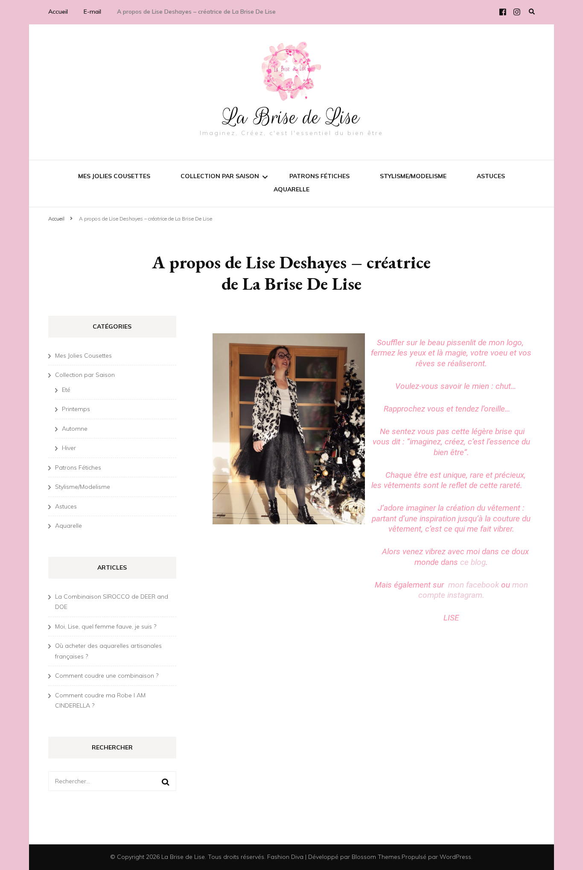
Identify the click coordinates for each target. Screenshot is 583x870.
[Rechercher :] (106, 781)
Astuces (491, 176)
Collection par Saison (220, 176)
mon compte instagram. (473, 590)
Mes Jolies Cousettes (114, 176)
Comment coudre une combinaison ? (106, 675)
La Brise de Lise (291, 117)
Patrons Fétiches (319, 176)
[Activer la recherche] (532, 12)
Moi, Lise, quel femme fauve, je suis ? (105, 626)
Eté (66, 390)
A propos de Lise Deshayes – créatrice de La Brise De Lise (196, 11)
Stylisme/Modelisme (413, 176)
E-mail (92, 11)
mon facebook (473, 585)
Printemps (76, 409)
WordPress (455, 857)
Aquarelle (291, 189)
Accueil (58, 11)
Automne (74, 428)
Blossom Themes (376, 857)
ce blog (473, 562)
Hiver (69, 448)
